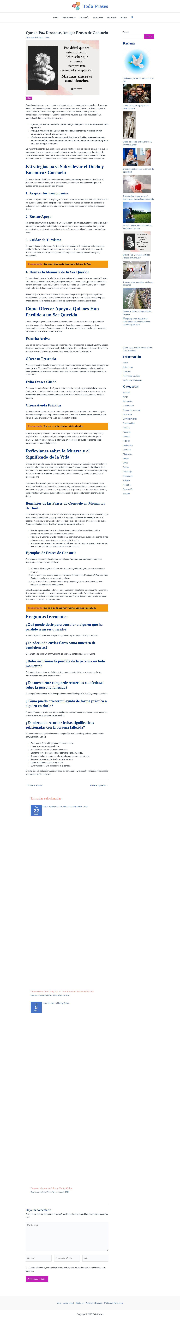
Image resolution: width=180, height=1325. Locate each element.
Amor (125, 397)
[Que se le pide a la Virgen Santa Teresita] (137, 298)
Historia (126, 441)
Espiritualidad (129, 423)
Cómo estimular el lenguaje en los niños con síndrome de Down (62, 991)
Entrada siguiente (99, 785)
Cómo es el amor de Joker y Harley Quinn (51, 1188)
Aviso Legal (128, 367)
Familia (126, 428)
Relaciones (128, 476)
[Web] (95, 1259)
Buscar (126, 32)
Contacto (127, 372)
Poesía (126, 467)
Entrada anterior (34, 785)
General (126, 436)
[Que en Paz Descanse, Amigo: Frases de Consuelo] (137, 241)
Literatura (127, 450)
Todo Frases (95, 6)
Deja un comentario (38, 995)
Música (126, 458)
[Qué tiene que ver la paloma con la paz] (137, 62)
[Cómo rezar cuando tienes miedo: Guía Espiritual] (137, 331)
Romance (127, 485)
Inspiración (128, 445)
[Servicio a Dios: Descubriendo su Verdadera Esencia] (137, 212)
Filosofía (127, 432)
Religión (126, 480)
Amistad (126, 392)
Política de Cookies (131, 376)
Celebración (128, 406)
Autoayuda (127, 401)
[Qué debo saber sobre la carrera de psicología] (137, 157)
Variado (126, 494)
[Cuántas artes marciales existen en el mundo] (137, 270)
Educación (127, 414)
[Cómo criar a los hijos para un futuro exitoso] (137, 93)
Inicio (125, 363)
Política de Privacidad (132, 380)
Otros (47, 38)
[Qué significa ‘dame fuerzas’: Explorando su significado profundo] (137, 184)
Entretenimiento (130, 419)
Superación (128, 489)
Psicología (127, 472)
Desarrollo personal (131, 410)
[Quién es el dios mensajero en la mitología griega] (129, 125)
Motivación (127, 454)
